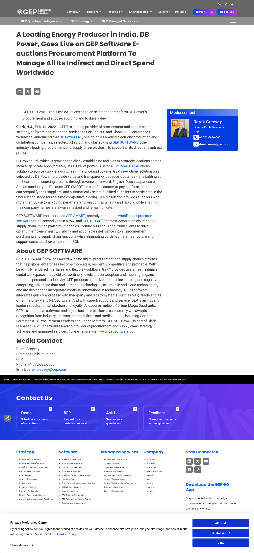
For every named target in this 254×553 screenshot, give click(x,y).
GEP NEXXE (92, 221)
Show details (19, 545)
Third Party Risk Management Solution (78, 483)
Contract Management (71, 467)
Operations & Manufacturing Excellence (36, 499)
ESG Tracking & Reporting (73, 495)
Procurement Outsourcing (115, 459)
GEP (63, 127)
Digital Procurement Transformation (34, 467)
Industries (114, 11)
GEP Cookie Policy (63, 534)
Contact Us (204, 12)
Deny (220, 542)
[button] (226, 4)
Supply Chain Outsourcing (115, 479)
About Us (150, 459)
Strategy (25, 452)
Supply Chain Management (74, 503)
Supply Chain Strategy (28, 479)
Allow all (221, 523)
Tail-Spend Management (115, 467)
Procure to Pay (68, 479)
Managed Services (119, 452)
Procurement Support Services (117, 475)
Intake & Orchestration (71, 459)
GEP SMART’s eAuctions (130, 166)
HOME (6, 380)
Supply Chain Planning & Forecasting (120, 483)
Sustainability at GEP (155, 471)
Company (73, 11)
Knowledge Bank (139, 11)
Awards (149, 483)
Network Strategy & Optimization (33, 495)
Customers (151, 467)
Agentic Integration (70, 491)
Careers (163, 11)
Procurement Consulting (30, 459)
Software (68, 452)
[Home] (34, 12)
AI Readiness (25, 483)
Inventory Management (114, 487)
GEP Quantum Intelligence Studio (76, 499)
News (148, 479)
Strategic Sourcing (112, 463)
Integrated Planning (27, 487)
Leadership (151, 463)
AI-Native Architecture (71, 487)
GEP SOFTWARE (126, 142)
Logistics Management (114, 491)
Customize (219, 533)
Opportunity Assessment (30, 471)
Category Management (114, 471)
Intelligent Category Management (76, 475)
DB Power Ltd (70, 137)
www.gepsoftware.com (118, 331)
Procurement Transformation (31, 463)
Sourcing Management (72, 463)
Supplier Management (71, 471)
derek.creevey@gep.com (46, 369)
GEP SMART (75, 216)
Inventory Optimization (29, 491)
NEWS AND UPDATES (21, 380)
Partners (180, 11)
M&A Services (25, 475)
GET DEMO (227, 12)
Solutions (93, 11)
